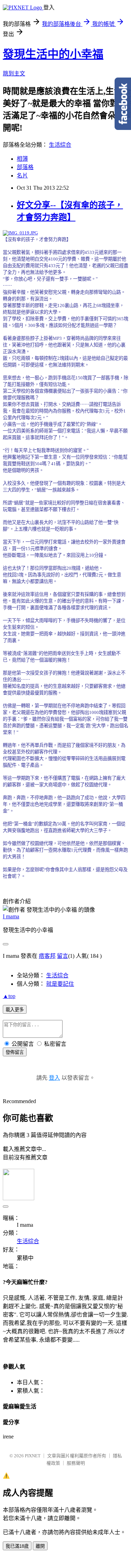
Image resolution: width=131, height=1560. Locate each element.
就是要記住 (60, 984)
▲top (9, 996)
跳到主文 (14, 73)
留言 (62, 956)
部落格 (25, 167)
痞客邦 (47, 956)
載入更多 (15, 1009)
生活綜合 (60, 145)
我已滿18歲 (17, 1546)
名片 (22, 175)
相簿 (22, 159)
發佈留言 (15, 1052)
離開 (40, 1546)
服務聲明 (76, 1463)
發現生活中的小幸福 (53, 54)
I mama (11, 916)
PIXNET (33, 1455)
